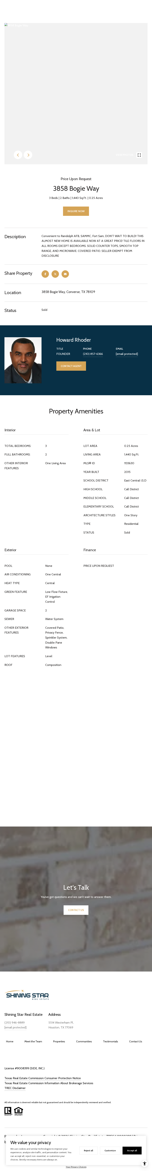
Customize (110, 1150)
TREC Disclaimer (15, 1088)
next (28, 155)
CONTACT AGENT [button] (71, 366)
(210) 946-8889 (14, 1022)
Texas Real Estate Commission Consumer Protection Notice (42, 1078)
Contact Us (135, 1041)
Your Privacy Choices (76, 1166)
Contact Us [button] (76, 910)
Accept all (132, 1150)
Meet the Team (33, 1041)
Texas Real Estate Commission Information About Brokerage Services (48, 1083)
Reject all (88, 1150)
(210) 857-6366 (93, 354)
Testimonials (110, 1041)
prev (18, 155)
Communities (84, 1041)
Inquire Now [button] (76, 211)
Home (9, 1041)
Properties (59, 1041)
